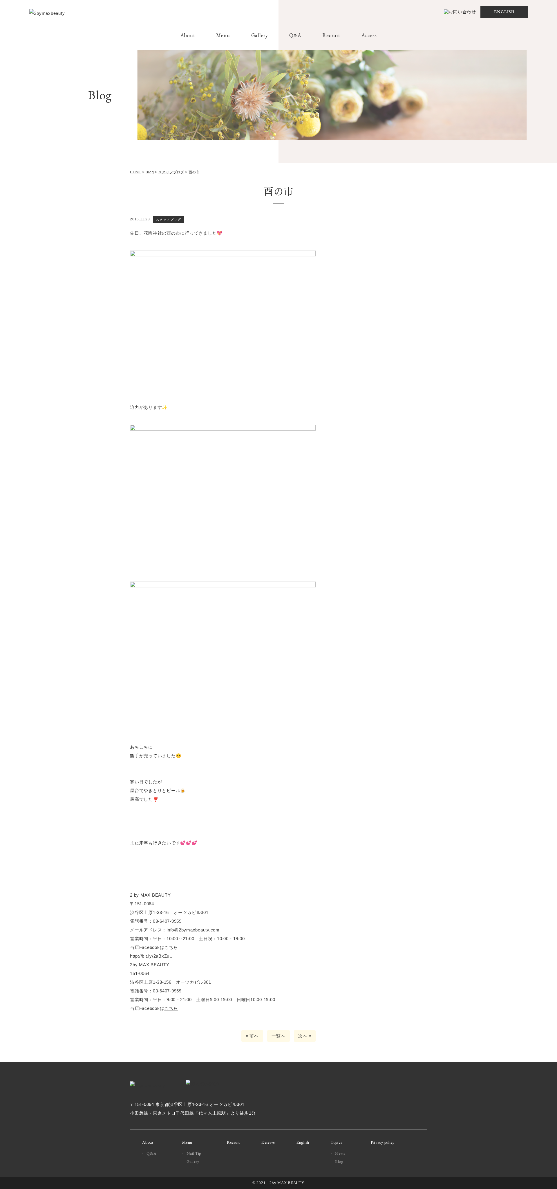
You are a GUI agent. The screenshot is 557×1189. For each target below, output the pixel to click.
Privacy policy (383, 1142)
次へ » (304, 1035)
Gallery (259, 35)
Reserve (268, 1142)
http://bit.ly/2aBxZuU (151, 956)
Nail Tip (194, 1153)
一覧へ (278, 1035)
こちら (171, 1008)
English (302, 1142)
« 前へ (252, 1035)
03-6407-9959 (167, 990)
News (340, 1153)
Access (369, 35)
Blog (339, 1161)
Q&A (295, 35)
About (187, 35)
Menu (223, 35)
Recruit (331, 35)
